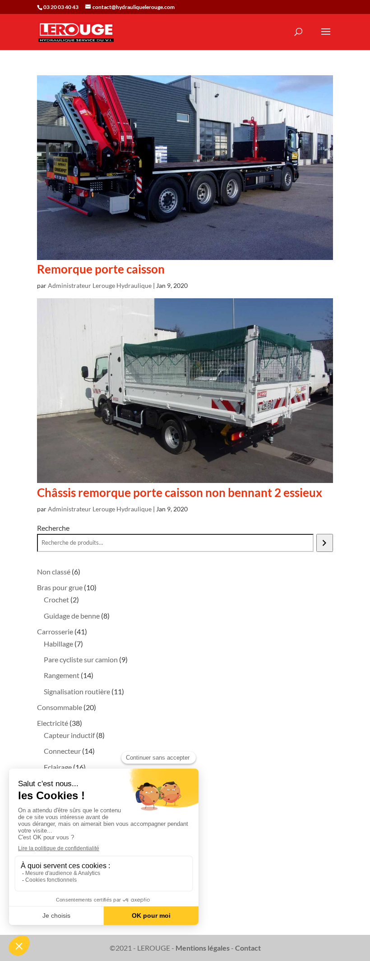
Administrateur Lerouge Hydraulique (100, 285)
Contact (248, 947)
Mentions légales (203, 947)
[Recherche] (324, 543)
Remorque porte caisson (101, 269)
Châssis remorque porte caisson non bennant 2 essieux (179, 492)
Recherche (53, 528)
